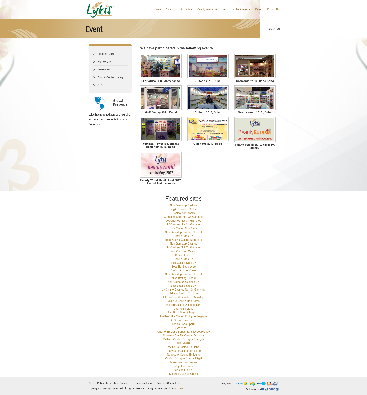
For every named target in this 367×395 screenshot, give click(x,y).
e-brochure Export (143, 383)
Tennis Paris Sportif (183, 324)
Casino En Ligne (183, 308)
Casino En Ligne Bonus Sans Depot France (183, 331)
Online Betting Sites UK (184, 278)
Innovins (178, 388)
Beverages (103, 69)
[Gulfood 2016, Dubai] (208, 97)
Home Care (104, 61)
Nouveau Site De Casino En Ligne (183, 335)
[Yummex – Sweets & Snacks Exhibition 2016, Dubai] (161, 129)
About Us (170, 9)
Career (258, 9)
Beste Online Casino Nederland (184, 240)
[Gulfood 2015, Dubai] (208, 66)
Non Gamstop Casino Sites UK (183, 232)
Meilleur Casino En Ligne (183, 293)
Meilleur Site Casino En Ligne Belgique (183, 316)
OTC (100, 85)
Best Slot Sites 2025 (183, 266)
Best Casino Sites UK (183, 262)
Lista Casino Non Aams (183, 228)
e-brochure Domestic (118, 383)
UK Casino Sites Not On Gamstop (183, 297)
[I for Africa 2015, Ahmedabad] (161, 66)
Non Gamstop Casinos (183, 205)
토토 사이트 (183, 343)
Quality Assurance (207, 9)
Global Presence (241, 9)
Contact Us (273, 9)
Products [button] (185, 9)
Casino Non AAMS (183, 213)
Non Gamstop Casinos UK (183, 282)
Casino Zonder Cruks (183, 270)
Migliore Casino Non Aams (183, 301)
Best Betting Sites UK (183, 285)
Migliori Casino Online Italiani (183, 305)
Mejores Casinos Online (183, 373)
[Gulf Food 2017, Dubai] (208, 129)
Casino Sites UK (183, 259)
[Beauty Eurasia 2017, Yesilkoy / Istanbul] (255, 129)
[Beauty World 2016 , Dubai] (255, 97)
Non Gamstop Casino (183, 251)
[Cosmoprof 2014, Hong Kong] (255, 66)
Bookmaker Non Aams (183, 362)
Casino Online (183, 255)
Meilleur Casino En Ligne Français (183, 339)
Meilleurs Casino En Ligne (183, 347)
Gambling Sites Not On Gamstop (183, 217)
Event (225, 9)
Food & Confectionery (110, 77)
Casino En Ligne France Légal (183, 358)
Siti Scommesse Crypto (184, 320)
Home (157, 9)
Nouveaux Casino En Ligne (183, 354)
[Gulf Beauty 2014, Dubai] (161, 97)
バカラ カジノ (183, 328)
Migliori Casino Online (183, 209)
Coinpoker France (183, 366)
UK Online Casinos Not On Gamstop (183, 289)
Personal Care (105, 53)
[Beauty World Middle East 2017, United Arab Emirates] (161, 165)
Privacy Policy (96, 383)
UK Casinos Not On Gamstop (183, 220)
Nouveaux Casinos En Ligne (183, 351)
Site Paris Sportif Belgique (183, 312)
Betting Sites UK (183, 236)
